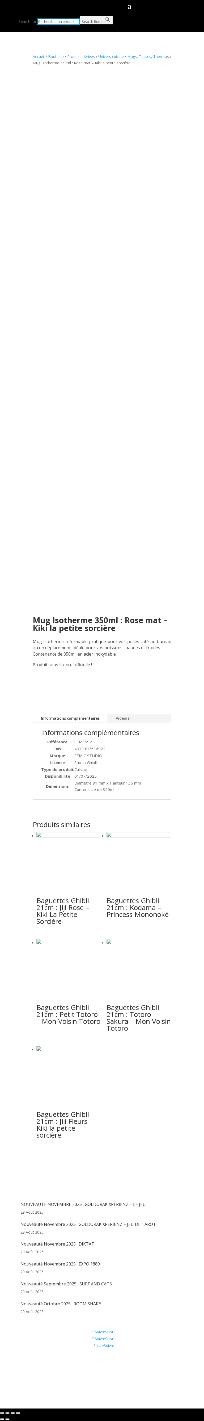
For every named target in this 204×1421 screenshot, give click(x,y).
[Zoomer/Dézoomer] (18, 1413)
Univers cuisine (111, 56)
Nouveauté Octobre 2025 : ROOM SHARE (60, 1304)
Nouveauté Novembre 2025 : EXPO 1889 (60, 1264)
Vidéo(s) (123, 718)
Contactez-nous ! (35, 1375)
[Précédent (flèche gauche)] (2, 1419)
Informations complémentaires (70, 718)
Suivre (110, 1331)
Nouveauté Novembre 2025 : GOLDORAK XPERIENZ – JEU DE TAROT (88, 1224)
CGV (24, 1367)
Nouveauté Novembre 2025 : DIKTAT (57, 1244)
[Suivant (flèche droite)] (7, 1419)
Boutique (56, 56)
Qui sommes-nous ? (37, 1359)
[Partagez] (7, 1413)
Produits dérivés (81, 56)
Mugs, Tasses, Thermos (148, 56)
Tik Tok (26, 1383)
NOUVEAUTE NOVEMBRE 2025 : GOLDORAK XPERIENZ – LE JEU (83, 1204)
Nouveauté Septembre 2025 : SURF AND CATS (66, 1284)
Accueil (39, 56)
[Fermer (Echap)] (2, 1413)
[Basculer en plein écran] (13, 1413)
